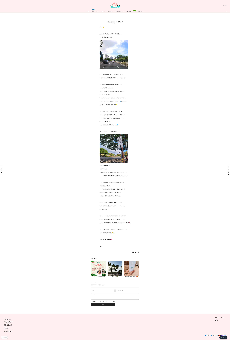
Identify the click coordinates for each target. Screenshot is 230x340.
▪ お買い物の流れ (7, 319)
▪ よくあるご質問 (7, 322)
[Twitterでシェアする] (135, 252)
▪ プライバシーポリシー (9, 329)
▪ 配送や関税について (8, 324)
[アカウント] (226, 5)
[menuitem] (87, 11)
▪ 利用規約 (6, 328)
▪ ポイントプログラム (8, 321)
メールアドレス (119, 290)
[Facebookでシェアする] (133, 252)
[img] (224, 5)
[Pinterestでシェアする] (138, 252)
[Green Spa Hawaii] (115, 5)
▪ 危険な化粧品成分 (8, 325)
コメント (93, 294)
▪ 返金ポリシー (7, 327)
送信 (103, 304)
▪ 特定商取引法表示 (8, 331)
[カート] (226, 11)
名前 (93, 290)
